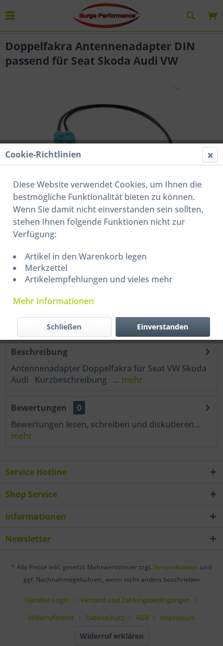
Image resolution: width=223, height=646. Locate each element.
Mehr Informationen (53, 301)
